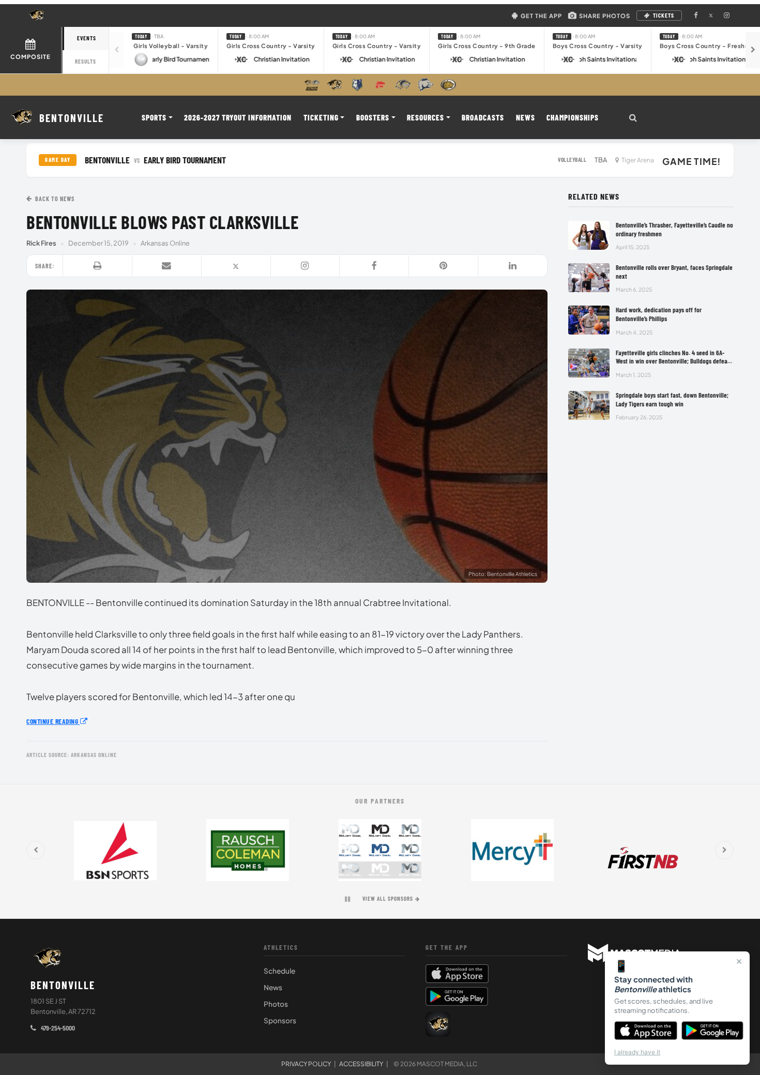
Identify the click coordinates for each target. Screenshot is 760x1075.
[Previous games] (116, 50)
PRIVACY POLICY (306, 1064)
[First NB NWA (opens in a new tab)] (645, 850)
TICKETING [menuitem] (321, 117)
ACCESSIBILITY (361, 1064)
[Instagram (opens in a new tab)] (726, 15)
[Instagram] (305, 266)
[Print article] (97, 266)
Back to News (54, 198)
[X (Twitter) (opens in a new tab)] (711, 15)
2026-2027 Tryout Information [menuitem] (238, 117)
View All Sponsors (387, 898)
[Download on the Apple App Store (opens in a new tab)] (496, 973)
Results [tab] (85, 61)
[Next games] (753, 50)
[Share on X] (236, 266)
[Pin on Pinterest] (443, 266)
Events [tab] (86, 38)
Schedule (279, 970)
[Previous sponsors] (35, 850)
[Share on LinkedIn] (512, 266)
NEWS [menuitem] (525, 117)
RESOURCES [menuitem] (425, 117)
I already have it (637, 1052)
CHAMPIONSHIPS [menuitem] (572, 117)
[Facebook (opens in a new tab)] (695, 15)
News (273, 987)
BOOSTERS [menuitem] (372, 117)
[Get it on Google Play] (712, 1030)
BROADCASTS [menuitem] (483, 117)
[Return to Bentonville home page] (48, 958)
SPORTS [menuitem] (154, 117)
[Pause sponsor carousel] (347, 899)
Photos (276, 1004)
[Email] (167, 266)
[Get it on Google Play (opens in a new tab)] (456, 996)
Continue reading (53, 721)
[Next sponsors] (724, 850)
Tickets (663, 15)
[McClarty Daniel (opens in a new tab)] (380, 850)
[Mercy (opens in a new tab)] (512, 850)
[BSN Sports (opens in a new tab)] (115, 850)
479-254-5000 (57, 1027)
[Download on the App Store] (645, 1030)
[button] (171, 49)
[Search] (633, 117)
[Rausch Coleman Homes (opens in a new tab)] (248, 850)
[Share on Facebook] (374, 266)
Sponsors (280, 1020)
